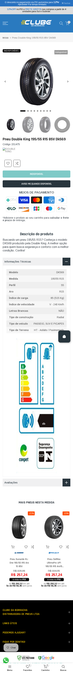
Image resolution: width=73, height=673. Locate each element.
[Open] (64, 336)
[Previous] (5, 81)
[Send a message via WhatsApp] (6, 660)
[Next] (67, 81)
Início (6, 38)
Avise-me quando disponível (36, 183)
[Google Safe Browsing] (35, 658)
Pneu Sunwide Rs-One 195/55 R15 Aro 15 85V (19, 563)
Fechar (66, 3)
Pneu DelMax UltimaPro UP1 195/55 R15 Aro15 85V (54, 563)
